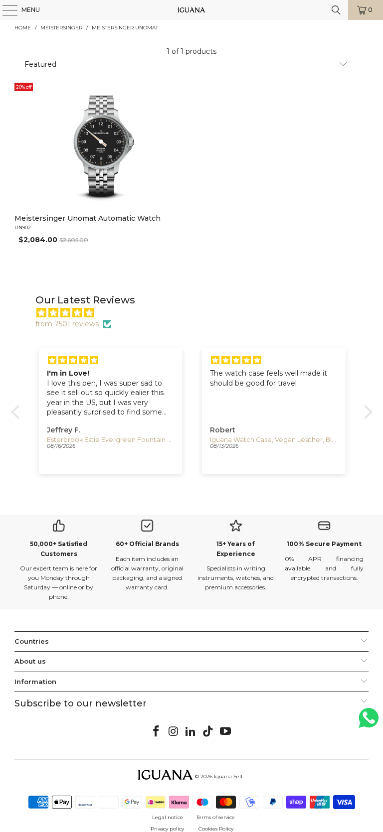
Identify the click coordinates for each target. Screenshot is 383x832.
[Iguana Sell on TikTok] (208, 731)
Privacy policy (167, 829)
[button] (17, 412)
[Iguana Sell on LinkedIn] (191, 731)
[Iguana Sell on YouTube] (225, 731)
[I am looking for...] (336, 10)
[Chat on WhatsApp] (369, 722)
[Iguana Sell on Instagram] (173, 731)
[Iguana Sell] (191, 10)
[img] (196, 312)
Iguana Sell (228, 776)
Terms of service (215, 817)
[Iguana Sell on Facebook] (156, 731)
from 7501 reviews (67, 323)
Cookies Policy (215, 829)
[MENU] (5, 10)
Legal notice (167, 817)
